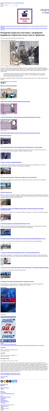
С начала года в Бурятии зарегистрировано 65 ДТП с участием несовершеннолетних (20, 252)
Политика (3, 27)
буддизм (6, 81)
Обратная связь (26, 345)
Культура (41, 26)
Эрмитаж (3, 81)
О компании (16, 345)
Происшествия (13, 26)
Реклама (21, 345)
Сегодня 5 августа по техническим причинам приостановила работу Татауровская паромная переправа (24, 267)
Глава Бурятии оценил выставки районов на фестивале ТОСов (15, 223)
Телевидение (7, 2)
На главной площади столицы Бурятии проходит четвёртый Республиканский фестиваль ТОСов (23, 238)
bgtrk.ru (46, 368)
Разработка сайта (4, 384)
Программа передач (34, 345)
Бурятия (15, 81)
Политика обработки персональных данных (10, 373)
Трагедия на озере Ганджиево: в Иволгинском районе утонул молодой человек (19, 177)
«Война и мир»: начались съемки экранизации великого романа (15, 101)
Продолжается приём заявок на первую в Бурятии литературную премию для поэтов (20, 132)
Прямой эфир (17, 2)
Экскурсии (41, 345)
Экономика (7, 26)
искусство (11, 81)
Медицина (19, 26)
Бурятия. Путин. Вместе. (6, 192)
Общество (3, 26)
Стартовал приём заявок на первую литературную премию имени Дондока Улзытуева (20, 117)
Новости (2, 2)
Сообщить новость (5, 406)
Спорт (29, 26)
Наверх (2, 343)
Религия (45, 26)
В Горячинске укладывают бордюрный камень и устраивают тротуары (17, 281)
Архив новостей (4, 376)
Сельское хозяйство (35, 26)
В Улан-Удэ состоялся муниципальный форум (11, 162)
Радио (2, 345)
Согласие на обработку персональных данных (11, 374)
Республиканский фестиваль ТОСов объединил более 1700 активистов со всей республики (21, 147)
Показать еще (3, 287)
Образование (25, 26)
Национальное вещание (8, 345)
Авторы (2, 377)
